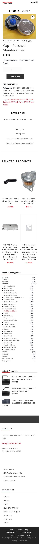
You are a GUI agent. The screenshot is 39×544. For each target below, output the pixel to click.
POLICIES (8, 515)
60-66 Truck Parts (15, 102)
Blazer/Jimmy (8, 288)
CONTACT (8, 519)
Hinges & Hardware (10, 318)
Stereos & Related (10, 347)
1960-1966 (5, 281)
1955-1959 (25, 88)
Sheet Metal (8, 343)
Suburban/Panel (9, 350)
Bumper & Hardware (10, 295)
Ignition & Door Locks (10, 320)
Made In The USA (9, 327)
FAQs (6, 504)
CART (6, 523)
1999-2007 (5, 356)
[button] (33, 17)
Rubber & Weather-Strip (12, 340)
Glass (6, 313)
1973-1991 (5, 352)
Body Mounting (9, 291)
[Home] (6, 2)
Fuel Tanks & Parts (23, 91)
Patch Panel (8, 336)
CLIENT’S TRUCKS (11, 508)
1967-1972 (11, 91)
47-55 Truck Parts (15, 99)
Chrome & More (9, 300)
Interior (6, 322)
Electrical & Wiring (9, 306)
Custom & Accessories (11, 302)
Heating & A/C (8, 315)
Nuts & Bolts (8, 334)
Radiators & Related (10, 338)
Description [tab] (18, 113)
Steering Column (9, 345)
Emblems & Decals (10, 309)
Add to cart (15, 76)
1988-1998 (5, 354)
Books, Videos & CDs (10, 293)
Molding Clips (8, 331)
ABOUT (7, 500)
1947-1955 (16, 88)
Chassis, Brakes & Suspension (14, 297)
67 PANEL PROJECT (12, 512)
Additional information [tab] (18, 119)
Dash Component (9, 304)
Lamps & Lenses (9, 325)
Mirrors (6, 329)
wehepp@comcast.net (11, 443)
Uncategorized (6, 361)
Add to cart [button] (10, 206)
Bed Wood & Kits (9, 286)
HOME (6, 497)
